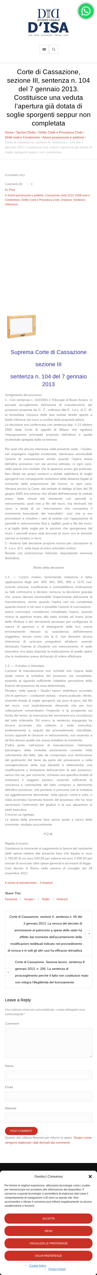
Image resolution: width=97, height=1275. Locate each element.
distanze (47, 882)
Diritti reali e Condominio (22, 137)
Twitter (46, 899)
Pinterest (62, 899)
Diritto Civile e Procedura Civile (61, 132)
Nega (48, 1231)
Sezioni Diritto (26, 132)
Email (9, 1087)
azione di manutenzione (22, 882)
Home (9, 132)
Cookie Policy (37, 1265)
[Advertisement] (48, 258)
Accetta (48, 1218)
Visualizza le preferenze (49, 1243)
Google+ (29, 899)
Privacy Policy (57, 1269)
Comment (12, 1023)
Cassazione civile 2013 (59, 195)
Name (9, 1066)
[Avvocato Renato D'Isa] (48, 22)
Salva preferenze (48, 1255)
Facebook (11, 899)
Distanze (66, 199)
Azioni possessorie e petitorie (63, 137)
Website (10, 1108)
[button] (90, 1176)
